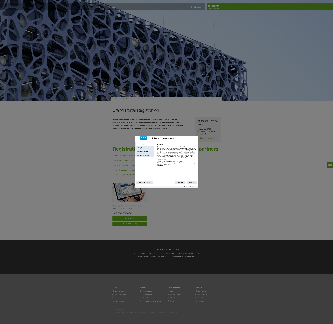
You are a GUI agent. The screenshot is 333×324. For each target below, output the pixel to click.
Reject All (180, 182)
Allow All (191, 182)
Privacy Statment (161, 159)
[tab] (144, 144)
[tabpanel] (177, 156)
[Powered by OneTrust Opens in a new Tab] (190, 187)
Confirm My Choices (144, 182)
